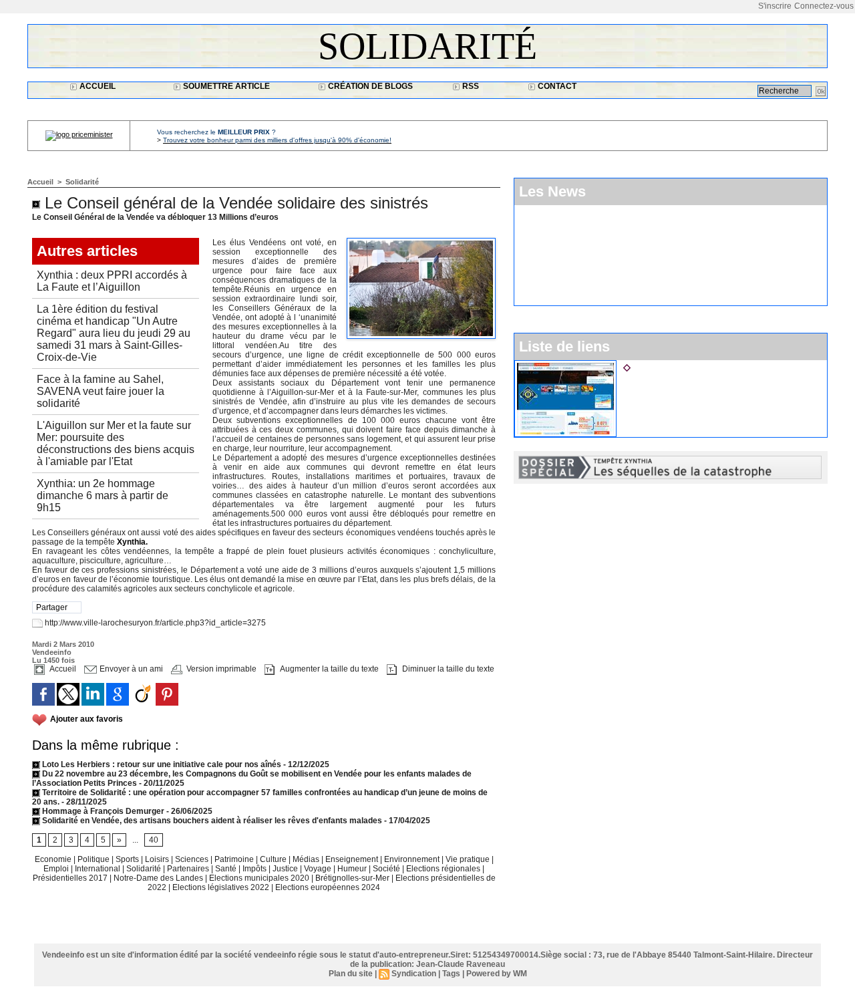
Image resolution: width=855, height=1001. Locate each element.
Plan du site (351, 973)
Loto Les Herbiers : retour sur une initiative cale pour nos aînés (160, 764)
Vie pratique (469, 859)
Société (386, 868)
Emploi (57, 868)
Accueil (96, 86)
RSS (469, 86)
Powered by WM (496, 973)
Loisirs (158, 859)
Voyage (317, 868)
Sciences (192, 859)
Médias (307, 859)
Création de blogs (369, 86)
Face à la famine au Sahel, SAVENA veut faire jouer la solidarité (100, 391)
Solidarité (427, 46)
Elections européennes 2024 (327, 887)
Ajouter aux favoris (86, 719)
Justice (286, 868)
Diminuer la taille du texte (447, 669)
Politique (94, 859)
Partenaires (189, 868)
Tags (451, 973)
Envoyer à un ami (130, 669)
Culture (274, 859)
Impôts (254, 868)
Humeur (353, 868)
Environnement (412, 859)
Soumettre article (225, 86)
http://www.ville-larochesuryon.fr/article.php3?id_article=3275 (155, 622)
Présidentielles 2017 (71, 878)
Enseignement (352, 859)
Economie (54, 859)
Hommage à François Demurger (102, 811)
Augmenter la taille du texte (328, 669)
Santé (226, 868)
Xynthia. (132, 542)
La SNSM (653, 365)
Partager (51, 607)
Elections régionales (444, 868)
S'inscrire (775, 6)
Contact (556, 86)
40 (153, 840)
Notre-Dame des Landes (159, 878)
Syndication (413, 973)
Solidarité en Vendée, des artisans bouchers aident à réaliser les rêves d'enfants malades (211, 820)
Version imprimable (220, 669)
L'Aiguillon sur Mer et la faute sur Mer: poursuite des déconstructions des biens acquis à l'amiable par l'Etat (115, 443)
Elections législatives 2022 (220, 887)
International (98, 868)
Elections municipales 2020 (259, 878)
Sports (128, 859)
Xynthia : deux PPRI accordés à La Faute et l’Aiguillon (112, 281)
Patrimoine (235, 859)
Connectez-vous (824, 6)
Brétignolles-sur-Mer (353, 878)
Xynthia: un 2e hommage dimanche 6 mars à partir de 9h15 (102, 495)
